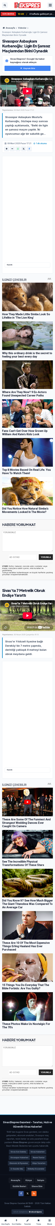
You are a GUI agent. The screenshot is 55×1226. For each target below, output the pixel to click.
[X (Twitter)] (23, 149)
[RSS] (34, 1193)
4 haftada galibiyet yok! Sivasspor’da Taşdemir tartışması (41, 14)
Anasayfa (10, 28)
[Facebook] (29, 149)
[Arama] (4, 5)
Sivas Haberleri (38, 1152)
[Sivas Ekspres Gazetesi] (27, 5)
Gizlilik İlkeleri (19, 1186)
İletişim (40, 1180)
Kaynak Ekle (29, 68)
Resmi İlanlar (39, 1157)
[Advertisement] (27, 189)
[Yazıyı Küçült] (12, 149)
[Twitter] (27, 1193)
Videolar (22, 28)
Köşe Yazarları (38, 1163)
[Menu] (50, 5)
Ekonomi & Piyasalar (19, 1163)
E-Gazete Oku (17, 1169)
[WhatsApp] (18, 149)
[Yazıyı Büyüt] (6, 149)
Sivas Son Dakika (18, 1152)
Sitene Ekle (37, 1186)
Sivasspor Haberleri (19, 1157)
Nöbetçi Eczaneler (36, 1169)
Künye (29, 1180)
